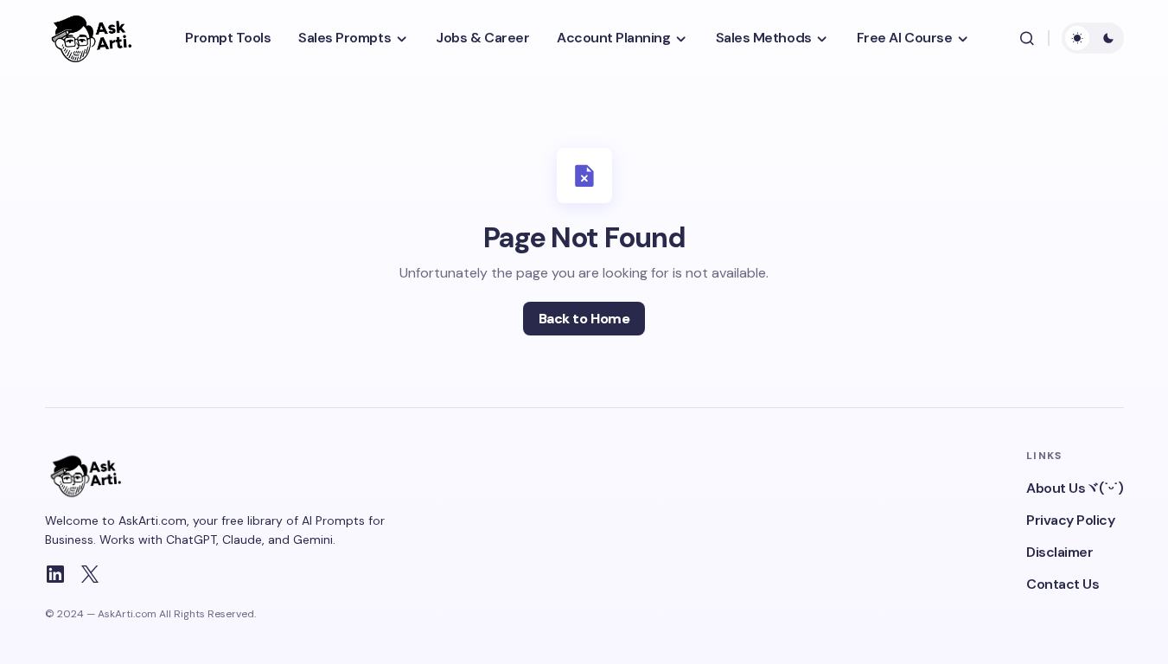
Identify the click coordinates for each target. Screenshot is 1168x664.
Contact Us (1062, 584)
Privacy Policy (1070, 520)
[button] (1027, 38)
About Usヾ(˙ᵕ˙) (1074, 488)
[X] (90, 574)
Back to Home (584, 319)
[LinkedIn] (55, 574)
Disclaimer (1059, 552)
